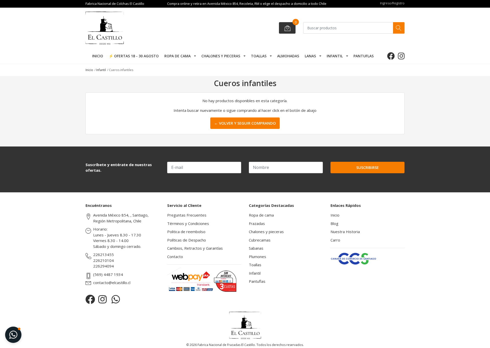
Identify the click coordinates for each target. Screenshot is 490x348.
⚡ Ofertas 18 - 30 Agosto (134, 55)
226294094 (103, 266)
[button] (13, 335)
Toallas (258, 55)
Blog (334, 223)
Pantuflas (363, 55)
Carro (335, 240)
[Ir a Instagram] (401, 56)
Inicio (97, 55)
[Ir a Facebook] (391, 56)
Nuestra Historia (345, 231)
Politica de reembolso (186, 231)
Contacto (175, 256)
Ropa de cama (177, 55)
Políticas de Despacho (186, 240)
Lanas (310, 55)
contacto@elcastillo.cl (111, 282)
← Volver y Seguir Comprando (245, 123)
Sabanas (256, 248)
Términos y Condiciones (188, 223)
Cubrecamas (260, 240)
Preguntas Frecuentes (186, 215)
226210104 (103, 260)
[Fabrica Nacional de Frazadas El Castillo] (123, 28)
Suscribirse (367, 167)
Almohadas (288, 55)
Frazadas (257, 223)
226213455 (103, 254)
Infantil (335, 55)
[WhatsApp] (116, 299)
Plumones (257, 256)
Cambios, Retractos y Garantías (195, 248)
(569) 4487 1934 (108, 274)
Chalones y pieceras (220, 55)
